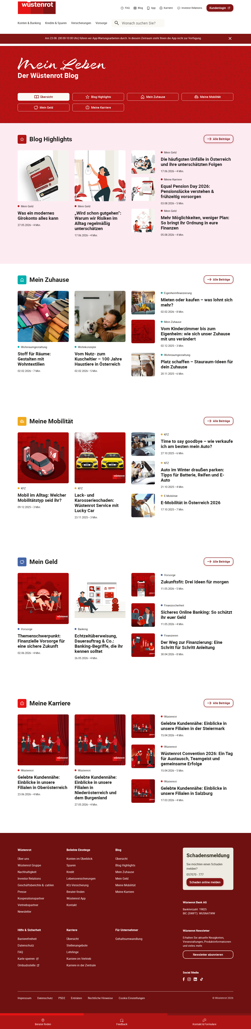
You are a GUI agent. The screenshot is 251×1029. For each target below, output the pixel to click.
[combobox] (139, 23)
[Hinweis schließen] (230, 38)
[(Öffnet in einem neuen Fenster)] (184, 979)
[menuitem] (29, 23)
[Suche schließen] (161, 23)
